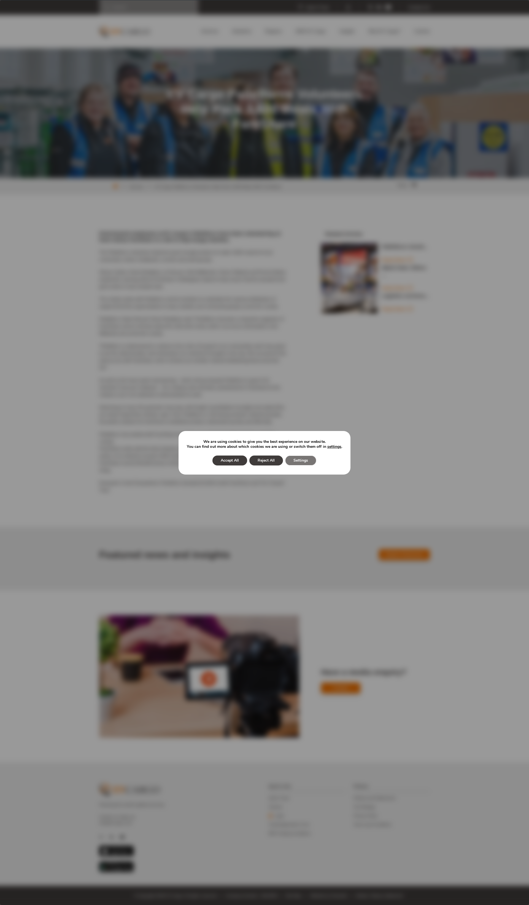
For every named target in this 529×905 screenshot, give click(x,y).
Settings (300, 460)
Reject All (266, 460)
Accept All (230, 460)
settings (334, 446)
